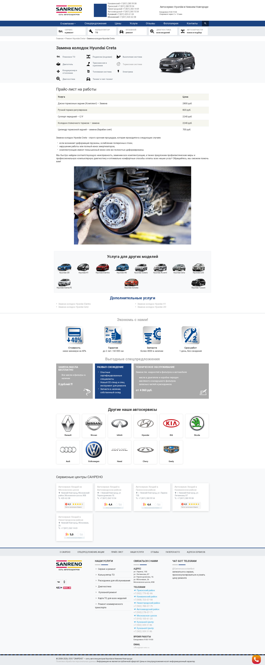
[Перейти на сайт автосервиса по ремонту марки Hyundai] (145, 426)
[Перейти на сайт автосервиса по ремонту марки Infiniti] (119, 426)
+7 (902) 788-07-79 (143, 606)
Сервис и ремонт (107, 569)
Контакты (192, 23)
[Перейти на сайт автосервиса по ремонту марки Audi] (68, 452)
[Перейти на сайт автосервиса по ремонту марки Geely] (171, 452)
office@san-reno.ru (141, 647)
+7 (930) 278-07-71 (143, 612)
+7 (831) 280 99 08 (128, 3)
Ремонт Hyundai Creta (75, 38)
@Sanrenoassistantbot (183, 568)
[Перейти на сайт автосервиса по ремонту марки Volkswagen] (93, 452)
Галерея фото (173, 552)
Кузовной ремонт (107, 592)
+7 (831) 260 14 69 (131, 9)
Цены (118, 23)
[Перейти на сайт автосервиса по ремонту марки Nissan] (93, 426)
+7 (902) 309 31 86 (143, 625)
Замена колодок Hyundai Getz (73, 307)
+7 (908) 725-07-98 (143, 599)
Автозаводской (115, 11)
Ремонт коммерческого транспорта (109, 606)
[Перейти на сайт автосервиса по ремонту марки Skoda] (197, 426)
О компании (67, 23)
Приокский (112, 6)
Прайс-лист (117, 552)
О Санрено (65, 552)
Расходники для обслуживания (114, 580)
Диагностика (104, 586)
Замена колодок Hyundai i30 (151, 307)
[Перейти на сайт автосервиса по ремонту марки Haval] (119, 452)
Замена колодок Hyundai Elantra (74, 304)
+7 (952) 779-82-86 (143, 593)
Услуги (133, 23)
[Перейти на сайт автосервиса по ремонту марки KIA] (171, 426)
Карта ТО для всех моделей (112, 598)
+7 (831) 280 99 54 (126, 6)
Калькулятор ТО (106, 574)
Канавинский (114, 3)
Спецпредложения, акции (90, 552)
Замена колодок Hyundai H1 (151, 304)
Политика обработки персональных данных (76, 661)
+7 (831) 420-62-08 (127, 17)
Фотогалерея (170, 23)
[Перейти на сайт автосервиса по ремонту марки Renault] (68, 426)
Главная (59, 38)
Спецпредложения (95, 23)
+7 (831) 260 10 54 (130, 11)
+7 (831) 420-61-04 (125, 14)
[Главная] (69, 10)
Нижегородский (115, 9)
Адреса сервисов (196, 552)
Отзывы (150, 23)
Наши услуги (137, 552)
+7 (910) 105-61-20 (143, 618)
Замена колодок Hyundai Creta (101, 38)
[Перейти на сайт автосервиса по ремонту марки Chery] (145, 452)
